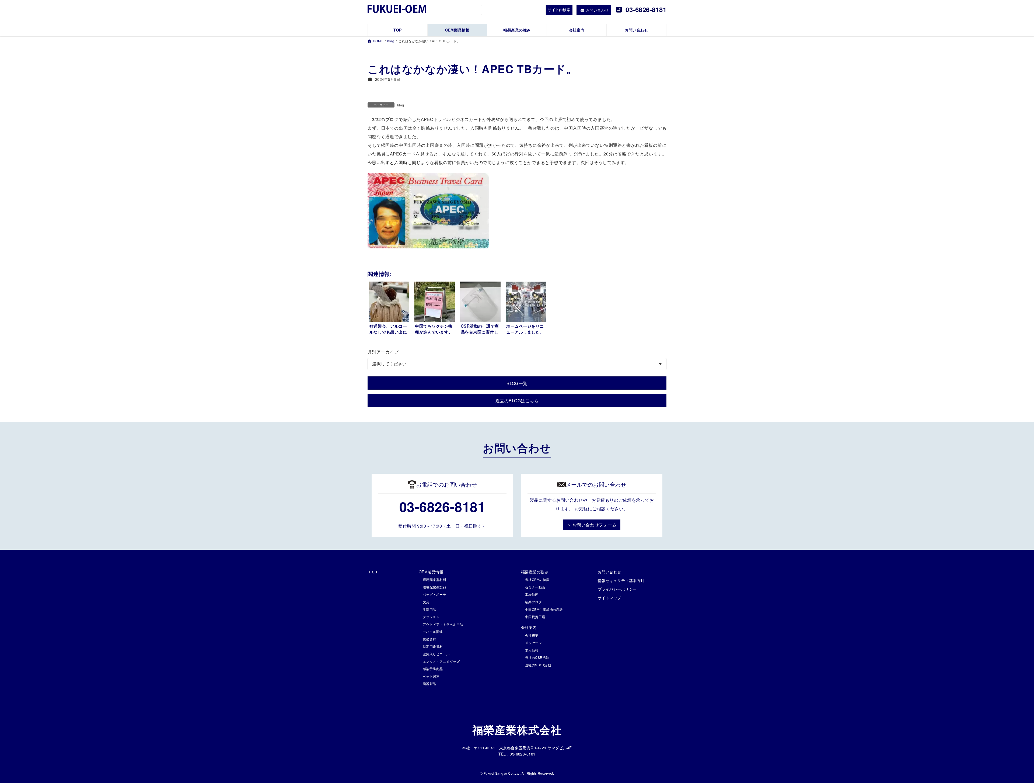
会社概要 (532, 635)
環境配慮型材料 (434, 579)
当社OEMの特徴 (537, 579)
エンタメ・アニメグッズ (441, 661)
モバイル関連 (433, 631)
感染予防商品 (433, 668)
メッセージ (533, 642)
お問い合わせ (609, 571)
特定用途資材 (433, 646)
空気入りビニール (436, 654)
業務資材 (429, 639)
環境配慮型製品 (434, 587)
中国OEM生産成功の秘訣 (544, 609)
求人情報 (532, 650)
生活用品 (429, 609)
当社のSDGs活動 (538, 665)
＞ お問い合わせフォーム (592, 525)
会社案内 (529, 627)
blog (400, 105)
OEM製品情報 (431, 571)
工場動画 (532, 594)
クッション (431, 616)
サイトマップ (609, 597)
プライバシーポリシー (617, 589)
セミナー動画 (535, 587)
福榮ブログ (533, 602)
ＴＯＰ (373, 571)
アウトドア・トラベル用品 (443, 624)
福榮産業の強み (534, 571)
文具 (426, 602)
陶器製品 (429, 683)
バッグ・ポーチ (434, 594)
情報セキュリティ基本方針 (621, 580)
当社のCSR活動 (537, 657)
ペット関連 (431, 676)
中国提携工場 (535, 616)
